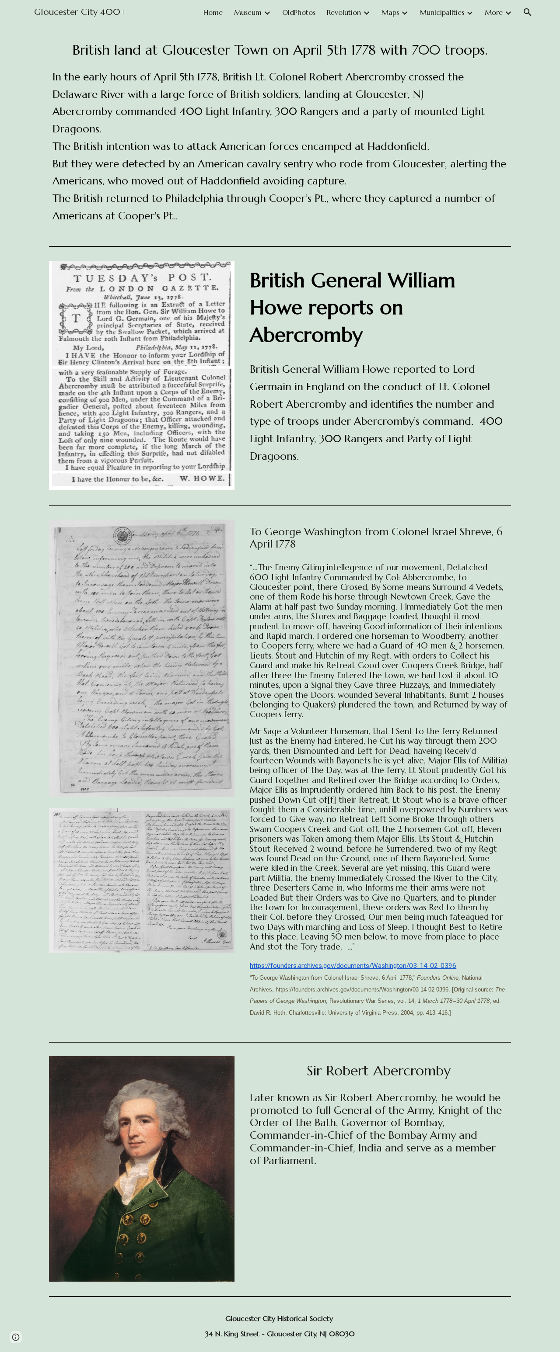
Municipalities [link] (442, 12)
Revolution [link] (344, 12)
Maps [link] (390, 12)
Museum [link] (248, 12)
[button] (527, 12)
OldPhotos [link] (298, 12)
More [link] (494, 12)
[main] (280, 133)
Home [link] (213, 12)
